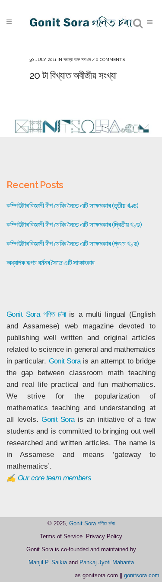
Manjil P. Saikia (48, 562)
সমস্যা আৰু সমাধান (77, 59)
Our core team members (54, 478)
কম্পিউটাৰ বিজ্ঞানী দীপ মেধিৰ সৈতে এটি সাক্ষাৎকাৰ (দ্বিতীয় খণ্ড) (74, 224)
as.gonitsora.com (96, 575)
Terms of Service (61, 536)
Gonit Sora (23, 314)
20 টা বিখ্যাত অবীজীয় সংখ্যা (73, 75)
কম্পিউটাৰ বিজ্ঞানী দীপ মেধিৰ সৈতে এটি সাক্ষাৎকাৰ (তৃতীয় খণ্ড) (72, 205)
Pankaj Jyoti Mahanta (106, 562)
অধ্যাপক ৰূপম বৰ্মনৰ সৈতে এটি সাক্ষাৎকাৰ (50, 262)
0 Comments (110, 59)
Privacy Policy (104, 536)
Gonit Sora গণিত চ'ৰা (92, 523)
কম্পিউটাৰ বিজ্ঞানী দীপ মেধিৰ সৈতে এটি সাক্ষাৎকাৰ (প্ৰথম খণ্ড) (72, 243)
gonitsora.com (141, 575)
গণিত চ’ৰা (54, 314)
